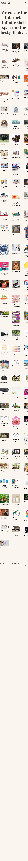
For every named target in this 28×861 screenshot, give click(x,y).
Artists (16, 290)
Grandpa (4, 257)
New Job (16, 504)
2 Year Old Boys (16, 81)
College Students (16, 173)
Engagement (16, 253)
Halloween (4, 290)
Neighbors (4, 471)
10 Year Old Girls (4, 100)
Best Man (4, 518)
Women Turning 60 (16, 65)
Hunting (4, 409)
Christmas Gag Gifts (4, 353)
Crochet (16, 355)
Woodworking (16, 271)
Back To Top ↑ (4, 563)
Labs (26, 565)
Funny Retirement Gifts (4, 423)
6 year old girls (4, 200)
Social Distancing (16, 127)
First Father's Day (16, 457)
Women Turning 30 (4, 66)
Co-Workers (16, 157)
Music (4, 394)
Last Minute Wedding (16, 486)
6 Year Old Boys (16, 338)
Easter (4, 440)
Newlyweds (16, 115)
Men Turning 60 (16, 52)
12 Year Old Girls (4, 273)
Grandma (16, 235)
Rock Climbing (4, 486)
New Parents (4, 81)
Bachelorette (16, 366)
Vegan (4, 340)
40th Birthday (4, 218)
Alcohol (16, 397)
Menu (25, 3)
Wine (16, 383)
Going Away (4, 531)
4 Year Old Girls (16, 427)
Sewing (4, 370)
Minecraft (16, 410)
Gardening (16, 325)
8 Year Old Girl (16, 518)
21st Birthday (16, 220)
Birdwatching (4, 504)
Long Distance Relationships (16, 203)
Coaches (4, 158)
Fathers (16, 144)
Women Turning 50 (16, 305)
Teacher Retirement (4, 457)
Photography (4, 382)
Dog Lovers (4, 130)
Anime (16, 186)
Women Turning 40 (4, 50)
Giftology (6, 3)
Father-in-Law (16, 440)
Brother (16, 535)
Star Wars (4, 170)
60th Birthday (4, 302)
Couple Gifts (16, 99)
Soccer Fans (4, 144)
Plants (16, 471)
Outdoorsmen (4, 316)
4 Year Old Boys (4, 187)
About (24, 563)
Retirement (4, 113)
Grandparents (4, 230)
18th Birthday (4, 548)
